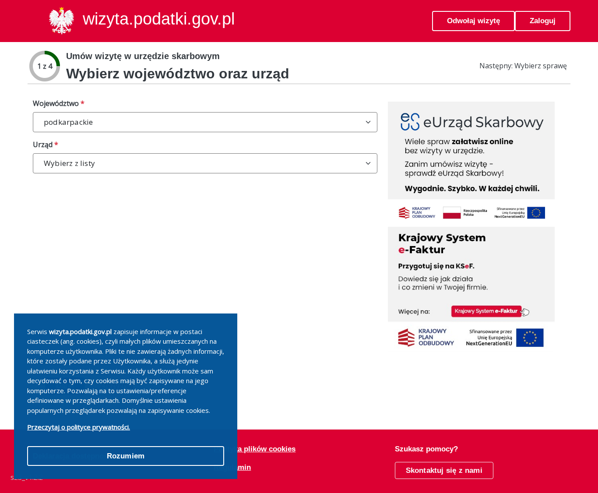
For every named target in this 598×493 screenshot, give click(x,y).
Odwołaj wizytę (473, 21)
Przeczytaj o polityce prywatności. (78, 427)
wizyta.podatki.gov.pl (159, 19)
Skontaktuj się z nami (444, 470)
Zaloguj (543, 21)
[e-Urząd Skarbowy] (471, 163)
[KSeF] (471, 289)
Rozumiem (126, 456)
